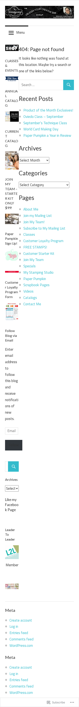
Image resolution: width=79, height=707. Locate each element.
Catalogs (30, 297)
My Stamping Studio (38, 272)
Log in (13, 626)
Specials (29, 266)
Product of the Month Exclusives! (48, 110)
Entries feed (18, 633)
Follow (14, 445)
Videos (28, 291)
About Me (30, 209)
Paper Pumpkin (34, 279)
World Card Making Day (40, 129)
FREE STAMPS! (35, 247)
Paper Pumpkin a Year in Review (47, 135)
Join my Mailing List (37, 215)
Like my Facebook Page (12, 504)
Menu (20, 32)
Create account (20, 620)
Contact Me (32, 304)
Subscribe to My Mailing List (44, 228)
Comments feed (21, 639)
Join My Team (33, 259)
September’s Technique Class (45, 123)
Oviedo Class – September (43, 116)
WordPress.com (21, 645)
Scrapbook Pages (36, 285)
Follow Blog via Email (11, 335)
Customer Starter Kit (38, 253)
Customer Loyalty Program (43, 241)
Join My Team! (33, 222)
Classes (29, 234)
